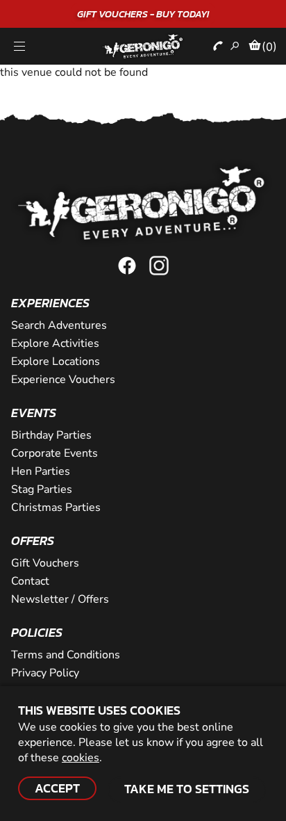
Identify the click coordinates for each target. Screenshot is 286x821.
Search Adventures (59, 325)
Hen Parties (40, 471)
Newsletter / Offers (60, 599)
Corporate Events (54, 453)
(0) (269, 47)
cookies (80, 757)
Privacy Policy (45, 673)
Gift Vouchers (45, 563)
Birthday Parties (51, 435)
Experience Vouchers (63, 379)
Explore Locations (55, 361)
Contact (30, 581)
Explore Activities (55, 343)
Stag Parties (41, 489)
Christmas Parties (56, 507)
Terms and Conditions (65, 655)
